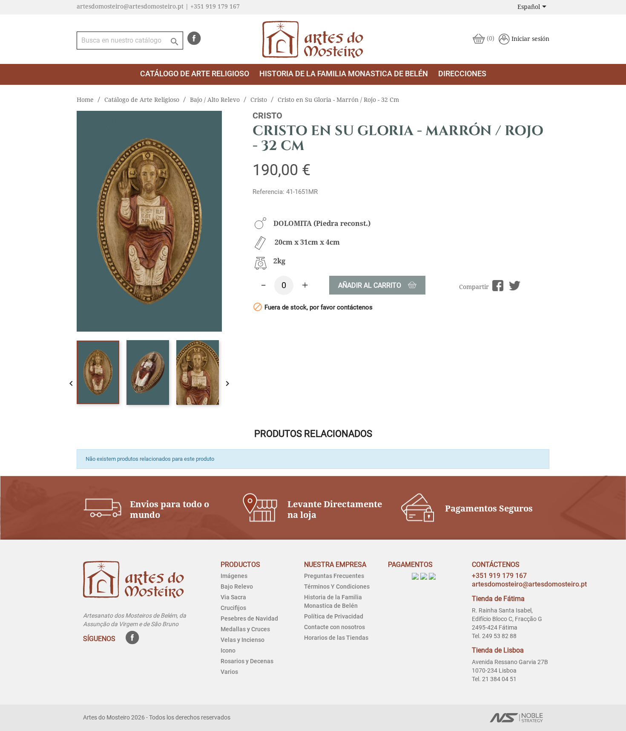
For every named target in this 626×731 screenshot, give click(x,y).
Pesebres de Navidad (249, 618)
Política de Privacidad (333, 616)
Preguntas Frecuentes (334, 575)
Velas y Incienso (242, 639)
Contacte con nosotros (334, 627)
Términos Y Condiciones (337, 586)
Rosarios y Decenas (247, 661)
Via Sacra (233, 597)
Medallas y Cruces (245, 629)
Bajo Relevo (237, 586)
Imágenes (234, 575)
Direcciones (462, 73)
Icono (228, 650)
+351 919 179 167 (499, 576)
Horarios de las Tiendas (336, 637)
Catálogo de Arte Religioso (194, 73)
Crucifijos (233, 607)
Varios (229, 671)
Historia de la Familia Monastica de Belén (343, 73)
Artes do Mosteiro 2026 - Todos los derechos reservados (156, 717)
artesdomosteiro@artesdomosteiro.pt (529, 584)
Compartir (498, 286)
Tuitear (514, 286)
